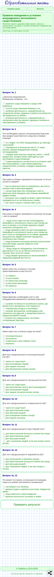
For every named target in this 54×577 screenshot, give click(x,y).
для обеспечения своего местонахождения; (25, 387)
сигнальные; (11, 338)
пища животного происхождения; (21, 494)
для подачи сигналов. (15, 418)
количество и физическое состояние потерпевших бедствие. (21, 319)
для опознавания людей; (17, 364)
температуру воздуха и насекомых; (21, 308)
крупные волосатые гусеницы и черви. (23, 496)
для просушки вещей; (15, 413)
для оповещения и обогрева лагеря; (22, 459)
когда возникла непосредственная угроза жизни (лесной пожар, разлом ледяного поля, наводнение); (26, 243)
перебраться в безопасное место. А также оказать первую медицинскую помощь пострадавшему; (24, 149)
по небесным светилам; (16, 281)
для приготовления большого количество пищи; (27, 433)
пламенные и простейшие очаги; (20, 341)
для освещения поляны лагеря (20, 415)
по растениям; (12, 278)
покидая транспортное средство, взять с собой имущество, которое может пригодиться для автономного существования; (26, 156)
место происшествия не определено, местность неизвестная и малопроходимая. (26, 187)
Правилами (39, 573)
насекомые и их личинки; (17, 487)
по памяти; (10, 276)
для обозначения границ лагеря (20, 369)
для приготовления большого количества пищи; (27, 461)
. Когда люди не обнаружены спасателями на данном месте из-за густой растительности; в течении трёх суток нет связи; (25, 250)
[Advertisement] (27, 61)
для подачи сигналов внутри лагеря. (22, 392)
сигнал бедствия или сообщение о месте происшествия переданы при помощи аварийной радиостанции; (26, 193)
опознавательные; (14, 336)
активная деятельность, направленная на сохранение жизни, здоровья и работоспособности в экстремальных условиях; (27, 113)
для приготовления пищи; (17, 410)
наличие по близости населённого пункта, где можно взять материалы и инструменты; (25, 305)
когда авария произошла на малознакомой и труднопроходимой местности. (25, 257)
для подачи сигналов (15, 366)
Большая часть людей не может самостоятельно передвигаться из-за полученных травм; (27, 199)
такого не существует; (15, 361)
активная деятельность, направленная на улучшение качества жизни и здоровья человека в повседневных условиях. (26, 120)
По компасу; (11, 286)
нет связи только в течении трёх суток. (23, 203)
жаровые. (10, 343)
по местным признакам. (16, 283)
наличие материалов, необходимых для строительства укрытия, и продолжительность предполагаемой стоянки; (24, 313)
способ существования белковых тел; (23, 108)
